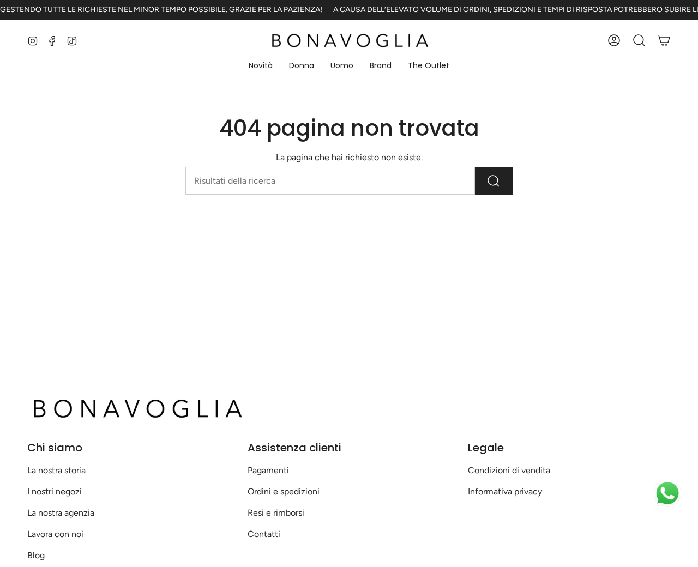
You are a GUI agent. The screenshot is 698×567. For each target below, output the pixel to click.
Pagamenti (268, 470)
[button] (260, 66)
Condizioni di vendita (509, 470)
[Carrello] (664, 40)
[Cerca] (494, 181)
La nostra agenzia (60, 513)
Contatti (264, 534)
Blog (36, 555)
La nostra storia (56, 470)
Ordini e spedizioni (284, 491)
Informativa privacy (505, 491)
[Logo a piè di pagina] (136, 408)
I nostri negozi (54, 491)
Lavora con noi (55, 534)
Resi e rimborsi (276, 513)
